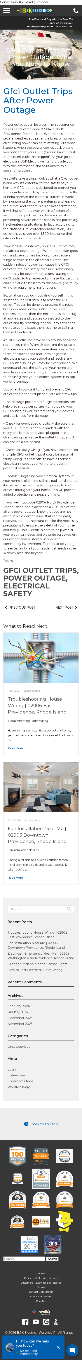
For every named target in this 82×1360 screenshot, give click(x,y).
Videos (41, 1287)
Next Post (64, 607)
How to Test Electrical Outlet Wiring (35, 970)
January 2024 (18, 1012)
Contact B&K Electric (41, 1291)
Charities (41, 1301)
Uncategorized (51, 42)
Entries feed (17, 1075)
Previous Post (22, 607)
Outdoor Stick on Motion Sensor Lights (37, 964)
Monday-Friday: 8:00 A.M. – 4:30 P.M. (50, 26)
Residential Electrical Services (41, 1278)
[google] (46, 1322)
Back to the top (44, 1124)
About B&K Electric (41, 1296)
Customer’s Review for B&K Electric (41, 1282)
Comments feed (20, 1081)
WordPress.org (19, 1087)
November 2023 (20, 1024)
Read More (15, 748)
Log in (12, 1069)
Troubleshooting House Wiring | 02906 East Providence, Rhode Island (37, 705)
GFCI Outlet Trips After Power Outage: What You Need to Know (41, 57)
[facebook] (25, 1322)
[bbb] (57, 1322)
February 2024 (19, 1006)
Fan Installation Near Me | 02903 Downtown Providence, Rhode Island (37, 835)
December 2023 (20, 1018)
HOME (41, 1273)
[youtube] (36, 1322)
